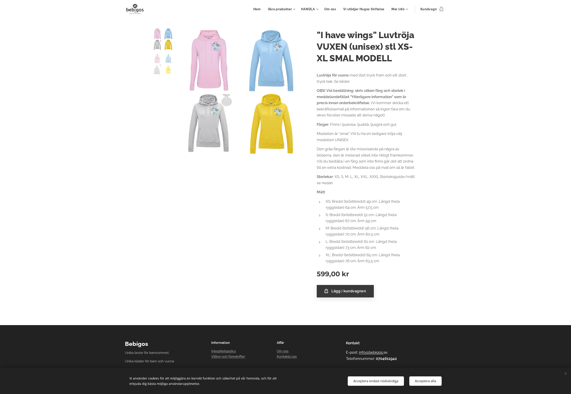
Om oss (282, 351)
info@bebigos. (371, 352)
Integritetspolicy (223, 351)
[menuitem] (258, 9)
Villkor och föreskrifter (228, 357)
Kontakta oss (287, 357)
